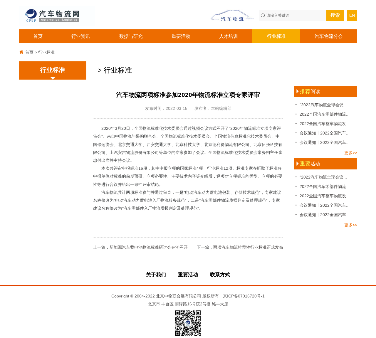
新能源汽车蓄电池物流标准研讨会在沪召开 (149, 247)
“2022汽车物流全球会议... (320, 104)
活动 (307, 163)
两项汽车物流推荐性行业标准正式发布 (248, 247)
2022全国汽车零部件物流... (322, 114)
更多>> (350, 152)
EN (352, 15)
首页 (38, 36)
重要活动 (181, 36)
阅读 (307, 91)
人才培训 (228, 36)
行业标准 (276, 36)
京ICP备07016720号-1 (244, 296)
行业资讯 (80, 36)
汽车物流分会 (329, 36)
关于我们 (156, 275)
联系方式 (220, 275)
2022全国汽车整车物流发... (322, 123)
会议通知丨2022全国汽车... (322, 132)
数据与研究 (131, 36)
